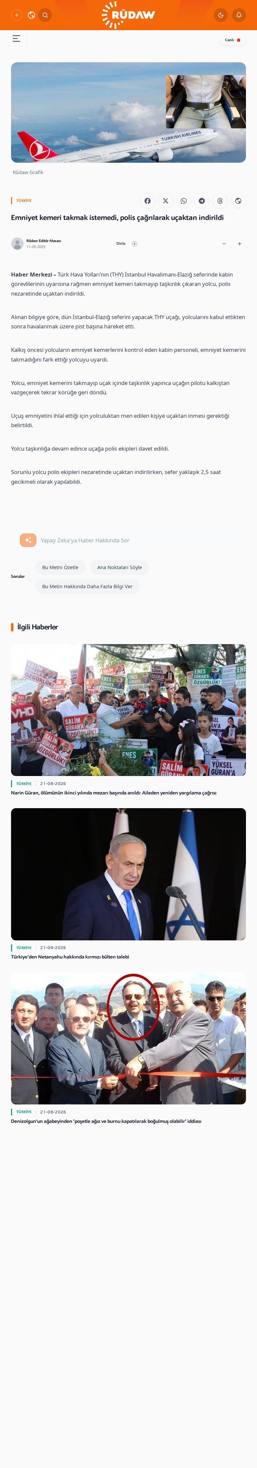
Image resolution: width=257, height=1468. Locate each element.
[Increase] (239, 243)
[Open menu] (16, 39)
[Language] (31, 15)
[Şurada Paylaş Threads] (220, 201)
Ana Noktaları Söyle (119, 567)
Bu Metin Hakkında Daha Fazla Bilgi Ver (87, 586)
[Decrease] (224, 243)
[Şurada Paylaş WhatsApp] (183, 201)
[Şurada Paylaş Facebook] (147, 201)
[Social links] (16, 14)
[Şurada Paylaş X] (165, 201)
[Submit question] (28, 540)
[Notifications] (239, 15)
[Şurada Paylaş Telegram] (201, 201)
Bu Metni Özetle (60, 567)
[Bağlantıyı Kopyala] (238, 201)
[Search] (45, 15)
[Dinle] (134, 243)
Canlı (229, 40)
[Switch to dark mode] (221, 15)
